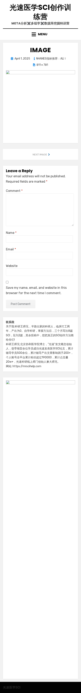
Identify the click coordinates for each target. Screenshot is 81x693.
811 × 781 (42, 65)
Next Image (40, 154)
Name (11, 233)
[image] (40, 103)
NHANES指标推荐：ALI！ (51, 58)
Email (11, 249)
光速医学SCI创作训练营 (40, 12)
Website (11, 266)
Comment (14, 191)
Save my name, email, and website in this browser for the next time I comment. (36, 290)
